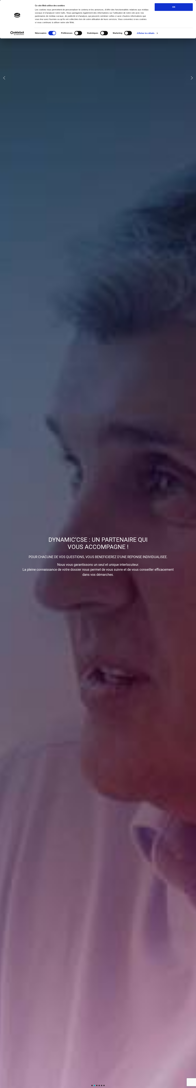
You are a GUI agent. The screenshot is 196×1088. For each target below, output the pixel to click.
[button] (4, 78)
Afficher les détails (145, 33)
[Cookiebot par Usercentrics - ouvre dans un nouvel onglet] (17, 33)
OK (173, 7)
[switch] (78, 33)
